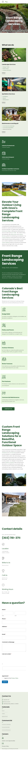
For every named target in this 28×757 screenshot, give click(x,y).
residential (4, 452)
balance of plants (10, 462)
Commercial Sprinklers (8, 127)
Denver (3, 710)
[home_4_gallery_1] (14, 55)
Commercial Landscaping (6, 724)
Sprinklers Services (8, 94)
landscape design (6, 231)
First (3, 615)
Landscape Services (8, 64)
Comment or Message (8, 642)
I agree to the (11, 678)
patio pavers (14, 234)
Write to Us (6, 563)
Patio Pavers (6, 68)
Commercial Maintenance (6, 729)
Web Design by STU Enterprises (8, 748)
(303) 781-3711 (11, 538)
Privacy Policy (14, 678)
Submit (5, 682)
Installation (5, 96)
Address (4, 626)
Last (15, 615)
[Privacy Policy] (6, 743)
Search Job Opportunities (8, 741)
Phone (4, 618)
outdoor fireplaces (6, 237)
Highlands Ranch (5, 716)
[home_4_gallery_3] (14, 114)
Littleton (3, 713)
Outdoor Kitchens (7, 70)
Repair (4, 98)
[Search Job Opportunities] (9, 738)
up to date (13, 232)
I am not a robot (7, 654)
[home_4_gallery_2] (14, 84)
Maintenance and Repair (10, 123)
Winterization (6, 99)
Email (4, 634)
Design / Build (6, 67)
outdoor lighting (5, 242)
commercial (12, 452)
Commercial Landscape (8, 126)
